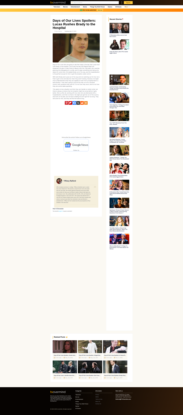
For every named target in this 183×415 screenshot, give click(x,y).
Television (56, 7)
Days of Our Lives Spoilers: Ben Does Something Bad (93, 375)
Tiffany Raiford (58, 31)
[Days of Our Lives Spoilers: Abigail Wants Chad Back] (90, 346)
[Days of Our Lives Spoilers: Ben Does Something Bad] (90, 366)
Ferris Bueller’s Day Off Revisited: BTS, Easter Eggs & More (119, 176)
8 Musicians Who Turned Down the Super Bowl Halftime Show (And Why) (119, 193)
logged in (61, 211)
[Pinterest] (66, 103)
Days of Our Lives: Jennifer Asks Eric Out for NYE (67, 375)
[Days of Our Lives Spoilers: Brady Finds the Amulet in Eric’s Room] (115, 366)
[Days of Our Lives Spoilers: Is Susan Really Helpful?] (115, 346)
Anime (85, 7)
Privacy (97, 394)
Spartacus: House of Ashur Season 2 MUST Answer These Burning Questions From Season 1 (119, 211)
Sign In (128, 2)
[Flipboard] (70, 103)
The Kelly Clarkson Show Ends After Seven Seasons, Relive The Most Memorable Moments (118, 229)
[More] (86, 103)
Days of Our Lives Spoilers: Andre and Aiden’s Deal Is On (69, 355)
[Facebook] (74, 103)
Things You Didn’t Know (97, 7)
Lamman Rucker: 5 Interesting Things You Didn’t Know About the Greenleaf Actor (119, 88)
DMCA (97, 397)
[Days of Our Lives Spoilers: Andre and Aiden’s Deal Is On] (65, 346)
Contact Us (98, 403)
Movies (65, 7)
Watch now (100, 10)
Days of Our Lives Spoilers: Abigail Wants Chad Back (93, 355)
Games (110, 7)
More (126, 7)
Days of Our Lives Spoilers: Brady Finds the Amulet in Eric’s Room (122, 375)
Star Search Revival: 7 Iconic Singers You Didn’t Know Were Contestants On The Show (118, 141)
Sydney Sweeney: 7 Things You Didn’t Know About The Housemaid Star (119, 159)
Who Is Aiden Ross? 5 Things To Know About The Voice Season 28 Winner (119, 247)
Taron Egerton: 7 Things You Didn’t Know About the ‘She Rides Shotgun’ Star (119, 106)
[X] (78, 103)
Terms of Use (98, 399)
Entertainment (75, 7)
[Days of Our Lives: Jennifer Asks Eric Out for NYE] (65, 366)
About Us (97, 401)
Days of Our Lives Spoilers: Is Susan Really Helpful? (118, 355)
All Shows (118, 7)
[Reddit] (82, 103)
